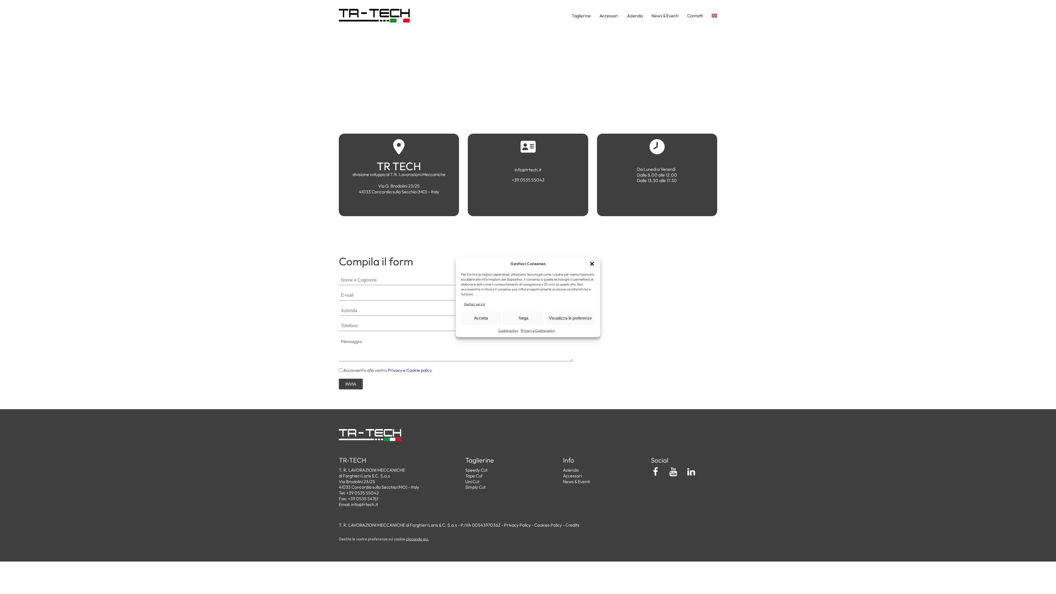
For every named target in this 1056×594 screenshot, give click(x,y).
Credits (572, 525)
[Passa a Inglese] (710, 15)
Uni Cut (472, 481)
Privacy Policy (517, 525)
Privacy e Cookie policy (538, 330)
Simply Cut (475, 487)
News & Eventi (664, 15)
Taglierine (581, 15)
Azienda (635, 15)
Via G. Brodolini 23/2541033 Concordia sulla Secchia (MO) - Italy (399, 188)
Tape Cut (474, 476)
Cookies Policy (548, 525)
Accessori (609, 15)
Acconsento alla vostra (387, 370)
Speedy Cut (476, 470)
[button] (592, 263)
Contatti (695, 15)
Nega (523, 318)
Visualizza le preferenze (570, 318)
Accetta (481, 318)
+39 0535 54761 (363, 498)
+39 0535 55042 (362, 493)
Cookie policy (508, 330)
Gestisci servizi (474, 304)
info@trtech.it (364, 504)
